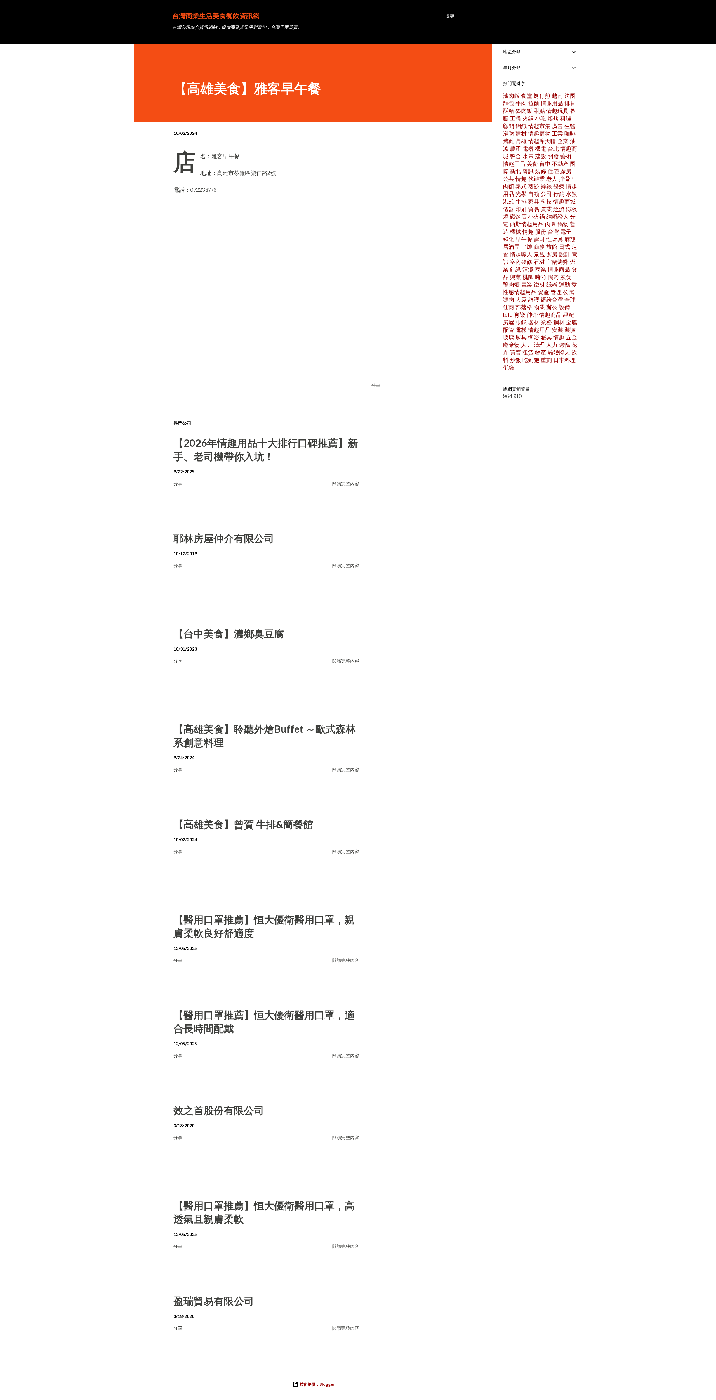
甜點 (539, 110)
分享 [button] (375, 385)
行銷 (558, 193)
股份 (540, 231)
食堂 (526, 95)
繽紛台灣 (552, 299)
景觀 (539, 254)
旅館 (551, 246)
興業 (515, 276)
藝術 (565, 156)
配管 (508, 329)
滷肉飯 (511, 95)
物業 (539, 307)
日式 (564, 246)
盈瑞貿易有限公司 (213, 1301)
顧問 (508, 125)
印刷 (521, 208)
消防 (508, 133)
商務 (539, 246)
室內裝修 (521, 261)
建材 (521, 133)
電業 (526, 284)
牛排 (521, 201)
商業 (540, 269)
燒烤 (553, 118)
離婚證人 (559, 352)
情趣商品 (559, 269)
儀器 (508, 208)
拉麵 (533, 103)
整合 (515, 156)
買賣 (515, 352)
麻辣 (570, 239)
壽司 (539, 239)
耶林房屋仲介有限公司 (223, 538)
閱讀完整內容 (345, 483)
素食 (565, 276)
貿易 (533, 208)
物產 (540, 352)
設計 (564, 254)
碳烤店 (518, 216)
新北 (515, 171)
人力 (526, 344)
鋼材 (558, 322)
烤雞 (508, 141)
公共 (508, 178)
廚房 (551, 254)
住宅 (553, 171)
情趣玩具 (557, 110)
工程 (515, 118)
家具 (533, 201)
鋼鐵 (521, 125)
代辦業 (536, 178)
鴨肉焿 (511, 284)
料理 (565, 118)
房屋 (508, 322)
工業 (557, 133)
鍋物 (563, 224)
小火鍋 (536, 216)
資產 (543, 291)
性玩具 (554, 239)
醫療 (558, 186)
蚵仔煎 (542, 95)
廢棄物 (511, 344)
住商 (508, 307)
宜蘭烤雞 (557, 261)
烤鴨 (564, 344)
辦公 (551, 307)
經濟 (558, 208)
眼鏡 (521, 322)
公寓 (568, 291)
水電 (528, 156)
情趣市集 (539, 125)
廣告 (557, 125)
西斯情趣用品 (526, 224)
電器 (528, 148)
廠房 (565, 171)
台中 (544, 163)
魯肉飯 (523, 110)
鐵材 (539, 284)
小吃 (540, 118)
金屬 (571, 322)
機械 (515, 231)
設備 (564, 307)
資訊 (528, 171)
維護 (533, 299)
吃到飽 (530, 359)
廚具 (521, 337)
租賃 (528, 352)
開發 (553, 156)
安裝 (557, 329)
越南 (557, 95)
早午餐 (523, 239)
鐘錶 (546, 186)
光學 (521, 193)
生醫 (570, 125)
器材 (533, 322)
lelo (508, 314)
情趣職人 (521, 254)
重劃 (546, 359)
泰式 (521, 186)
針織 (515, 269)
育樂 (519, 314)
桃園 (528, 276)
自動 (533, 193)
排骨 (564, 178)
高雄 (521, 141)
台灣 (553, 231)
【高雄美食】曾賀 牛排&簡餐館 (243, 824)
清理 (539, 344)
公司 (546, 193)
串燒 (526, 246)
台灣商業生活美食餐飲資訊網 (216, 15)
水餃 (571, 193)
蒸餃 (533, 186)
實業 (546, 208)
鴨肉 (553, 276)
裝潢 (570, 329)
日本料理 (564, 359)
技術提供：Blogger (317, 1384)
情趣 (521, 178)
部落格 (523, 307)
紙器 (551, 284)
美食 (532, 163)
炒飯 (515, 359)
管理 (556, 291)
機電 (540, 148)
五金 (571, 337)
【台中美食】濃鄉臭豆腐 (228, 633)
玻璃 (508, 337)
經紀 (568, 314)
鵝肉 (508, 299)
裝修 (540, 171)
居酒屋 (511, 246)
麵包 (508, 103)
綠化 (508, 239)
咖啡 (570, 133)
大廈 (521, 299)
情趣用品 (552, 103)
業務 (546, 322)
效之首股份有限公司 (218, 1110)
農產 (515, 148)
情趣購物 (539, 133)
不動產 (560, 163)
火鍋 (528, 118)
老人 (551, 178)
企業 (563, 141)
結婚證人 (557, 216)
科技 (546, 201)
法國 (570, 95)
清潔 (528, 269)
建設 (540, 156)
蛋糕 (508, 367)
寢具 (546, 337)
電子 (565, 231)
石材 (539, 261)
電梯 (521, 329)
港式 (508, 201)
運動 (564, 284)
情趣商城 (564, 201)
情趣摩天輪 (542, 141)
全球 (570, 299)
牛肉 (521, 103)
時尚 (540, 276)
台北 (553, 148)
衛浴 (533, 337)
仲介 (532, 314)
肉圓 (550, 224)
